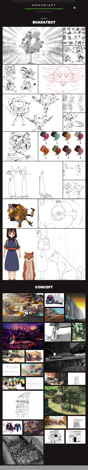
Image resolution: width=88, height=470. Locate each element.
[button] (22, 1)
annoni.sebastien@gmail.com (69, 467)
